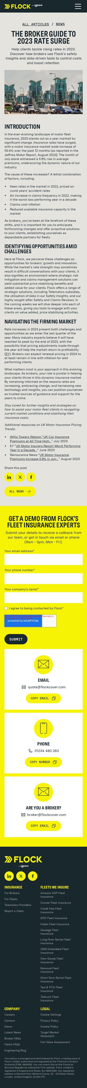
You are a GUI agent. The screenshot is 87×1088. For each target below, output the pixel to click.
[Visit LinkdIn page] (9, 876)
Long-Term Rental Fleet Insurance (55, 941)
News (60, 24)
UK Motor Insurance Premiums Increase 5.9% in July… (39, 457)
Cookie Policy (49, 1026)
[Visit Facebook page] (32, 876)
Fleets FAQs (12, 1044)
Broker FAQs (12, 1038)
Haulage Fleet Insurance (49, 931)
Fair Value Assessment (55, 1042)
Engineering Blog (15, 1050)
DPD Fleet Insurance (53, 918)
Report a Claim (14, 911)
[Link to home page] (23, 6)
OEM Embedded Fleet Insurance (54, 950)
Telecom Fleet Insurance (49, 998)
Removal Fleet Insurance (49, 970)
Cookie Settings (50, 1014)
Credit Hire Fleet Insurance (51, 910)
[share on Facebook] (31, 477)
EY (8, 354)
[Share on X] (20, 477)
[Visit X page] (21, 876)
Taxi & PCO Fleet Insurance (51, 989)
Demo (8, 1026)
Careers (9, 1014)
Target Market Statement (49, 1034)
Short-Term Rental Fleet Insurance (55, 979)
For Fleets (10, 899)
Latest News (12, 1032)
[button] (78, 6)
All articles (35, 24)
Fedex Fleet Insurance (54, 924)
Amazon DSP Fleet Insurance (52, 894)
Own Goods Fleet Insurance (51, 960)
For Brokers (12, 893)
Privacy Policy (49, 1020)
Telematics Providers (17, 905)
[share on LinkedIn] (9, 477)
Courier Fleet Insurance (55, 902)
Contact (9, 1020)
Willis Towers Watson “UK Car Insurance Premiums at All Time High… (39, 439)
